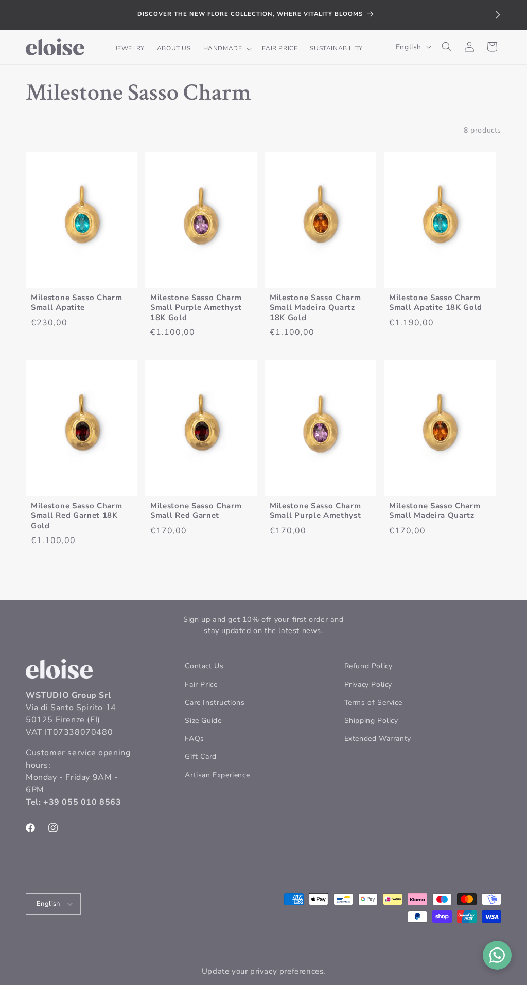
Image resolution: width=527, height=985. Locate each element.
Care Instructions (214, 703)
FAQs (194, 739)
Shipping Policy (371, 721)
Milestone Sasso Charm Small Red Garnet (196, 511)
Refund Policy (368, 666)
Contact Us (204, 666)
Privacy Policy (368, 685)
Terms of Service (373, 703)
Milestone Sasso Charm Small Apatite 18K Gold (435, 302)
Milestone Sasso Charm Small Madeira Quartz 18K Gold (315, 308)
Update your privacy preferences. (263, 971)
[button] (226, 49)
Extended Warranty (377, 739)
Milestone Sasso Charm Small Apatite (76, 302)
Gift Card (200, 756)
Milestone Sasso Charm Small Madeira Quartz (435, 511)
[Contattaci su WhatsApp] (497, 955)
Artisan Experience (217, 775)
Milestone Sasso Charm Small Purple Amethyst (315, 511)
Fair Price (201, 685)
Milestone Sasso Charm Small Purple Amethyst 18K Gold (196, 308)
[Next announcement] (497, 15)
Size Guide (203, 721)
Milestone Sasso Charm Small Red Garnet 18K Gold (76, 516)
